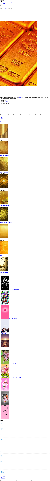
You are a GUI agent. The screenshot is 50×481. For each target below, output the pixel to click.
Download (1, 121)
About (2, 475)
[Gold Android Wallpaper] (25, 53)
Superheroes (2, 471)
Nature (1, 460)
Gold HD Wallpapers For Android (6, 222)
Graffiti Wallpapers (4, 304)
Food (1, 445)
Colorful (1, 435)
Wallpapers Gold (3, 255)
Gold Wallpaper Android (4, 205)
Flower (1, 444)
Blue (1, 430)
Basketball (2, 428)
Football (1, 446)
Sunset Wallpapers (4, 347)
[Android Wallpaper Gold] (4, 187)
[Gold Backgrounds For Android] (4, 137)
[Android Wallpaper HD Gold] (4, 170)
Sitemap (2, 477)
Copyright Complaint (3, 476)
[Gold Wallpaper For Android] (4, 237)
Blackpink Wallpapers (4, 333)
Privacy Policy (44, 480)
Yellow (1, 473)
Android (2, 118)
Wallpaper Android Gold (4, 272)
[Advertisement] (20, 15)
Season (1, 467)
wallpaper (20, 97)
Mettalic (1, 455)
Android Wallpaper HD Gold (5, 172)
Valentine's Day (2, 472)
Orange (1, 461)
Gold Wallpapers (5, 8)
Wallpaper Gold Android (4, 155)
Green (1, 450)
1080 (1, 117)
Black (1, 429)
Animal (1, 424)
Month (1, 456)
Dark (1, 439)
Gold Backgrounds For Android (5, 138)
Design (1, 440)
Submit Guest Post (3, 3)
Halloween (2, 451)
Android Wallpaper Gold (4, 188)
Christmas (2, 433)
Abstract (1, 423)
